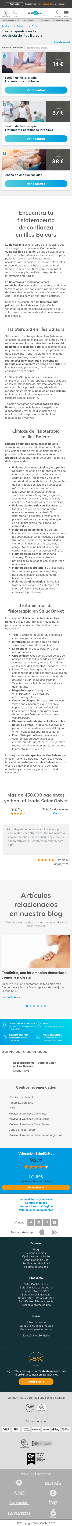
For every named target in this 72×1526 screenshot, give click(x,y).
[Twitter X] (38, 1222)
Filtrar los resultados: (13, 47)
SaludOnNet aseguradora (36, 1287)
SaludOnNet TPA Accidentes (36, 1298)
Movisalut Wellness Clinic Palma (29, 1124)
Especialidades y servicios (36, 1199)
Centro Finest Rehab (22, 1129)
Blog (36, 1249)
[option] (36, 845)
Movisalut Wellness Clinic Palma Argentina (35, 1135)
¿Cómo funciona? (61, 42)
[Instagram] (46, 1222)
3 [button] (43, 875)
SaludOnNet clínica (36, 1284)
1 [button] (32, 875)
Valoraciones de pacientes (36, 1210)
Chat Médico (45, 20)
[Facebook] (30, 1222)
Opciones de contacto (36, 1256)
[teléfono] (14, 13)
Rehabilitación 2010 (21, 1102)
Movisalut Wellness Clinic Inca (28, 1113)
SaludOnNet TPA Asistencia (36, 1301)
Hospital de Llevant (21, 1097)
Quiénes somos (36, 1252)
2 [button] (37, 875)
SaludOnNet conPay (36, 1291)
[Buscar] (58, 13)
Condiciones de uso (36, 1259)
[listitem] (36, 74)
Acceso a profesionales (36, 1304)
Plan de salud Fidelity (62, 20)
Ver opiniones (36, 1187)
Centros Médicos (36, 1202)
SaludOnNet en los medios (36, 1325)
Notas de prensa (36, 1322)
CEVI (12, 1108)
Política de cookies (36, 1266)
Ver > (56, 813)
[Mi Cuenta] (6, 13)
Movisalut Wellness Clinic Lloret (29, 1118)
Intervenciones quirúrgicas (36, 1206)
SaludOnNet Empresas (36, 1294)
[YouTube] (54, 1222)
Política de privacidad (36, 1263)
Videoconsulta (27, 20)
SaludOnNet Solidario (36, 1335)
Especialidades (9, 20)
